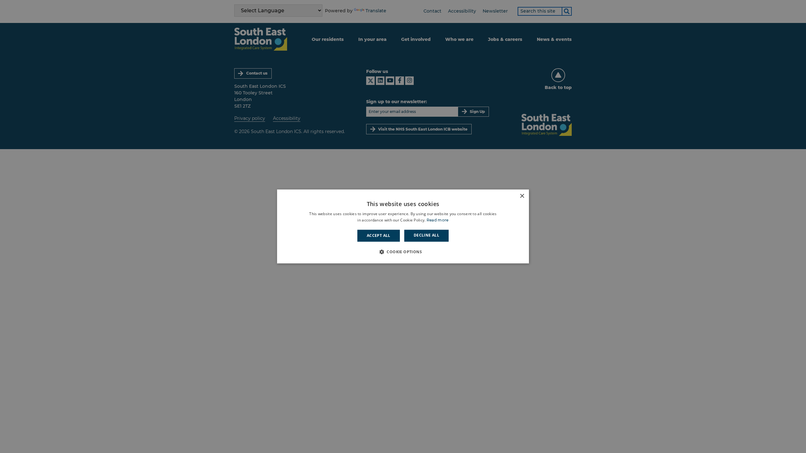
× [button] (521, 196)
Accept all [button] (378, 235)
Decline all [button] (426, 235)
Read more (438, 220)
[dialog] (403, 226)
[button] (403, 252)
